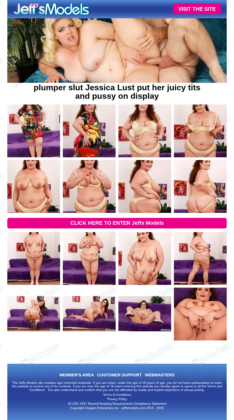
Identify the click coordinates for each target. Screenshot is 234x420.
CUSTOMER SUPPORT (119, 375)
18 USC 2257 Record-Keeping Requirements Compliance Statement (117, 403)
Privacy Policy (117, 399)
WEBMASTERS (160, 375)
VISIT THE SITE (197, 9)
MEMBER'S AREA (76, 375)
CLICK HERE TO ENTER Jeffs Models (117, 223)
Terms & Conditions (117, 394)
